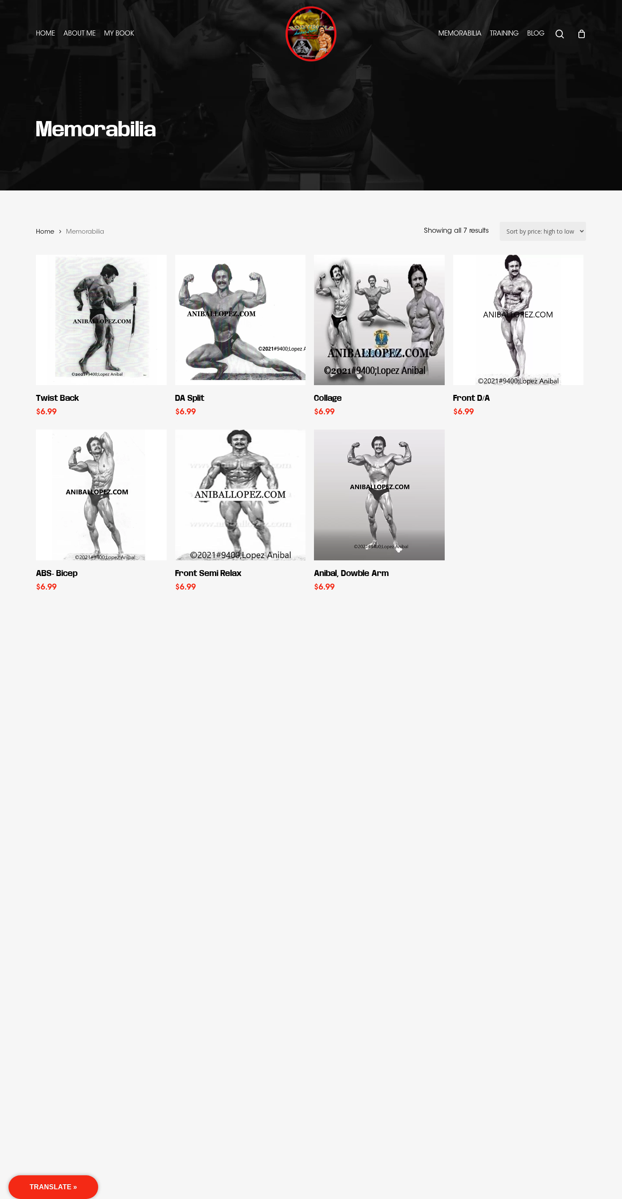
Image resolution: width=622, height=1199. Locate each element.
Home (45, 232)
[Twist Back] (101, 320)
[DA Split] (240, 320)
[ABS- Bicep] (101, 495)
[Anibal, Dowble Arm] (379, 495)
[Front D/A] (518, 320)
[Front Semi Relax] (240, 495)
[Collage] (379, 320)
